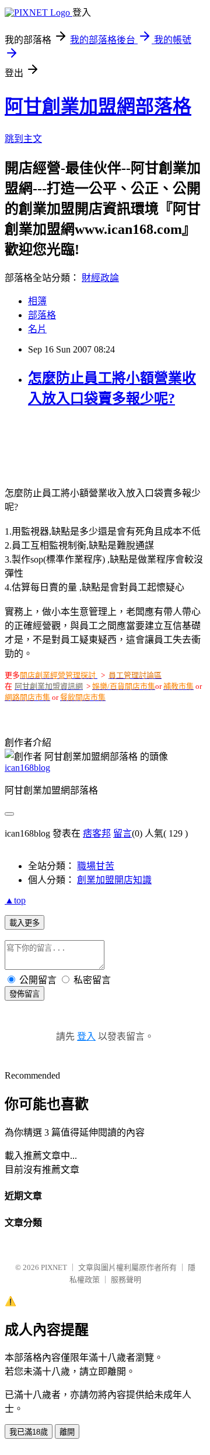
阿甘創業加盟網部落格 (98, 106)
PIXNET (54, 1267)
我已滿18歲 (28, 1432)
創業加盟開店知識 (114, 880)
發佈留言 (24, 994)
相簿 (37, 301)
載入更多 (24, 923)
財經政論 (100, 278)
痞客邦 (97, 833)
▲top (15, 900)
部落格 (42, 315)
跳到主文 (23, 139)
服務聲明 (126, 1279)
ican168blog (27, 768)
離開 (67, 1432)
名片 (37, 329)
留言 (122, 833)
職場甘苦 (95, 866)
